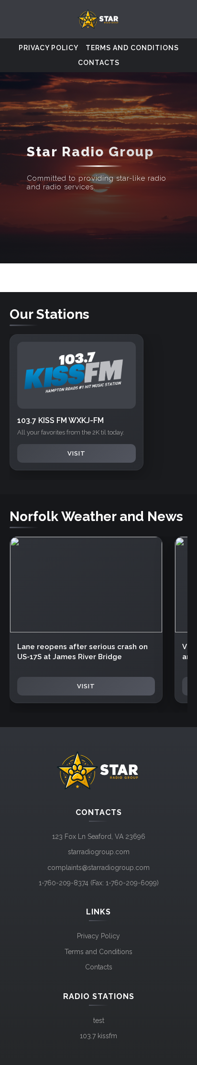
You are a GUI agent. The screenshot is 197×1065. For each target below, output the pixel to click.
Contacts (99, 62)
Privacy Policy (48, 48)
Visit (76, 453)
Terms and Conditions (132, 48)
